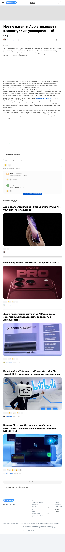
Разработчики (58, 504)
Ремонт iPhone (58, 506)
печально (55, 100)
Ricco (11, 173)
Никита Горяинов (9, 473)
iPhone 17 (25, 503)
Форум (48, 507)
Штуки (33, 511)
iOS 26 (24, 499)
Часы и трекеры (36, 508)
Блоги (48, 505)
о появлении (47, 98)
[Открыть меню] (3, 3)
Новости (48, 501)
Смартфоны (35, 504)
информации (39, 98)
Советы (57, 499)
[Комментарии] (4, 249)
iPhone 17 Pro (26, 505)
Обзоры (34, 499)
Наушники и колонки (37, 500)
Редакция (57, 509)
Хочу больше (32, 482)
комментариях (16, 168)
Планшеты (34, 506)
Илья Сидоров (8, 305)
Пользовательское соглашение (10, 523)
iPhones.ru (25, 530)
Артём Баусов (8, 252)
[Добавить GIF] (9, 165)
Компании (49, 509)
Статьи (48, 499)
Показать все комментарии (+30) (32, 193)
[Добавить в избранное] (56, 40)
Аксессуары (49, 503)
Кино (48, 513)
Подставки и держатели (37, 516)
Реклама (57, 511)
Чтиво (48, 511)
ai (19, 118)
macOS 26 (25, 501)
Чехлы (33, 509)
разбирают (32, 116)
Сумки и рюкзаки (36, 513)
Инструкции (57, 500)
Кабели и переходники (37, 515)
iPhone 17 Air (26, 507)
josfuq (12, 185)
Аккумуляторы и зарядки (38, 502)
